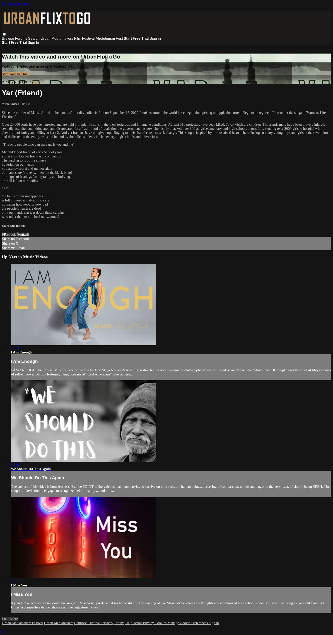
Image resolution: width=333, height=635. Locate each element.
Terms (138, 623)
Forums (21, 38)
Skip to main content (16, 4)
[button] (4, 34)
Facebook (9, 234)
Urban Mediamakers (57, 38)
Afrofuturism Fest (109, 38)
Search (34, 38)
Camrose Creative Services (93, 623)
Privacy (149, 623)
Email (24, 234)
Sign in (155, 38)
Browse (8, 38)
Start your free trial (15, 74)
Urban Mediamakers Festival (22, 623)
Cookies (161, 623)
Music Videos (10, 103)
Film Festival (84, 38)
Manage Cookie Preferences (188, 623)
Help (129, 623)
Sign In (33, 42)
